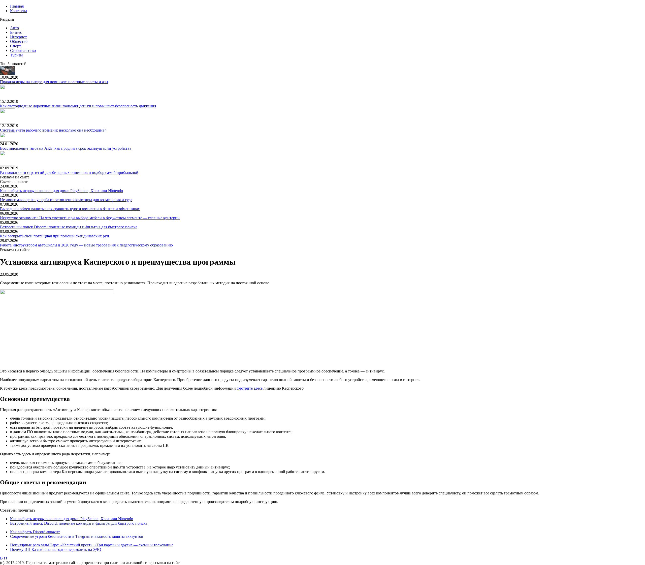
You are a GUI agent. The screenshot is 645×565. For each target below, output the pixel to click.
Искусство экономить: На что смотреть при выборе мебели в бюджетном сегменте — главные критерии (90, 218)
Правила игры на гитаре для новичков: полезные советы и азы (54, 82)
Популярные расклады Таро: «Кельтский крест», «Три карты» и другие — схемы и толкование (91, 545)
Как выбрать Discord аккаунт (35, 532)
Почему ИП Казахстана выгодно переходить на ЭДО (55, 549)
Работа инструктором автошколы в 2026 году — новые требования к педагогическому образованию (86, 245)
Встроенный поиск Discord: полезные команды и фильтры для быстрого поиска (68, 227)
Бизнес (16, 32)
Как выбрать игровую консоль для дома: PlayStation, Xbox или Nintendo (61, 191)
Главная (17, 6)
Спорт (15, 46)
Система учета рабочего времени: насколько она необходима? (53, 130)
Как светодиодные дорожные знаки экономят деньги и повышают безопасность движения (78, 106)
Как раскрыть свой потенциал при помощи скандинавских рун (54, 236)
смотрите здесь (250, 388)
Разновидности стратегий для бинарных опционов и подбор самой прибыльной (69, 172)
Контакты (18, 11)
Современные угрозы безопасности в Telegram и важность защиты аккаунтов (76, 536)
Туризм (16, 55)
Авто (14, 28)
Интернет (18, 37)
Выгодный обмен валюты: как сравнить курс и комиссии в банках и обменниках (70, 209)
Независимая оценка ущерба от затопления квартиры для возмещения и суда (66, 200)
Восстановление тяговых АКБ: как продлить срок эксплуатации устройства (65, 148)
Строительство (23, 50)
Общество (18, 41)
